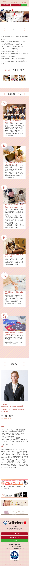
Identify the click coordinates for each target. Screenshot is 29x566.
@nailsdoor (18, 546)
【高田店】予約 (5, 4)
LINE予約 (24, 4)
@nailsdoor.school (19, 548)
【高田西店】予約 (16, 4)
